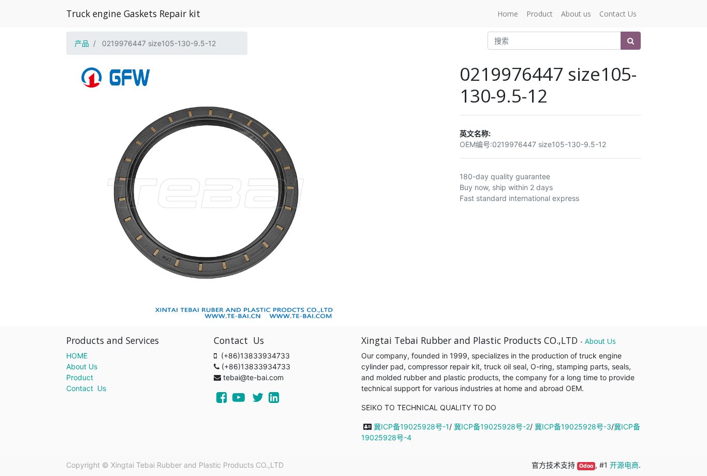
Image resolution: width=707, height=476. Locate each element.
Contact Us (86, 388)
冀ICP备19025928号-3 (573, 426)
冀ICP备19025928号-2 (492, 426)
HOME (76, 355)
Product (79, 377)
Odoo (586, 466)
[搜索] (631, 41)
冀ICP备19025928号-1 (411, 426)
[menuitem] (507, 13)
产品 (82, 43)
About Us (81, 366)
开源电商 (624, 464)
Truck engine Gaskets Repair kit (133, 13)
